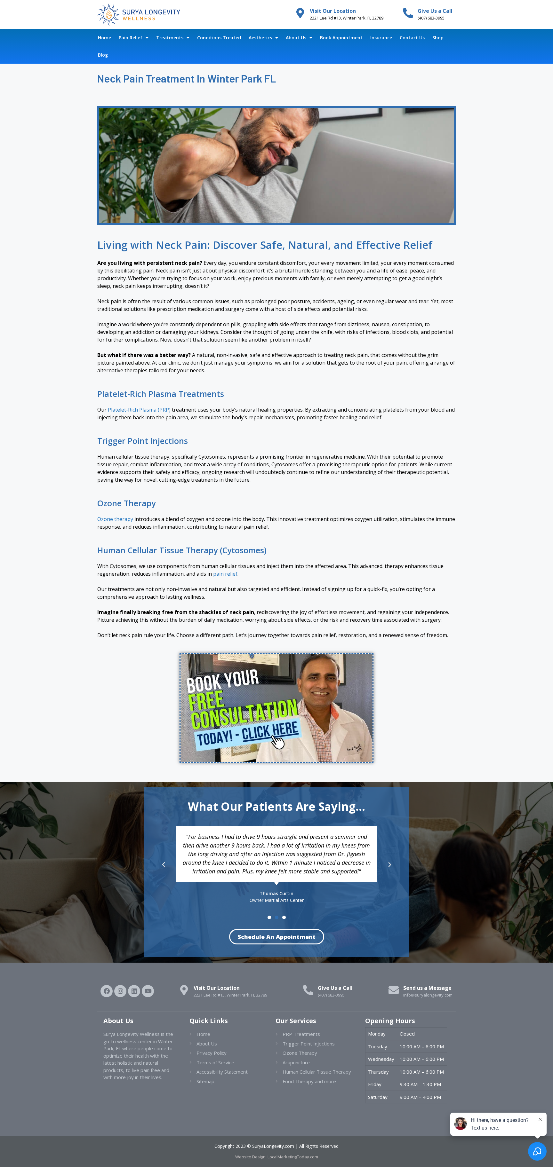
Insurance (381, 38)
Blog (103, 55)
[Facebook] (106, 991)
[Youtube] (148, 991)
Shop (438, 38)
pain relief (225, 573)
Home (104, 38)
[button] (163, 865)
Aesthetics (260, 38)
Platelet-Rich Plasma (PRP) (139, 409)
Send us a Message (427, 987)
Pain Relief (130, 38)
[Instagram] (120, 991)
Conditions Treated (219, 38)
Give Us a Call (435, 10)
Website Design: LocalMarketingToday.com (276, 1157)
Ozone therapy (115, 519)
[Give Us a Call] (408, 13)
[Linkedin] (134, 991)
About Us (296, 38)
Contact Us (412, 38)
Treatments (169, 38)
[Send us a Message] (394, 990)
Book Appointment (341, 38)
